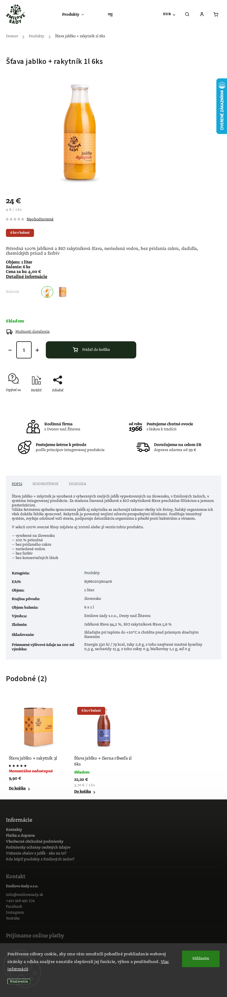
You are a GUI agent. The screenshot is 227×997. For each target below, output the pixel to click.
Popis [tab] (17, 484)
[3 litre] (63, 291)
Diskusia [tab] (78, 484)
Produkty (92, 573)
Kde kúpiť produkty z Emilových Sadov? (40, 859)
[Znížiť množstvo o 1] (10, 350)
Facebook (14, 906)
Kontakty (14, 830)
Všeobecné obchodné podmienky (35, 841)
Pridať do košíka (96, 350)
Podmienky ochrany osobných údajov (38, 847)
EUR (167, 14)
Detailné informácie (26, 276)
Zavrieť (201, 401)
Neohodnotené (40, 219)
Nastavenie (19, 981)
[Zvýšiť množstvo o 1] (37, 350)
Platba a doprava (20, 835)
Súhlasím (200, 958)
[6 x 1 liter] (47, 291)
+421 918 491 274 (20, 901)
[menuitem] (76, 15)
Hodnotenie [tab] (46, 484)
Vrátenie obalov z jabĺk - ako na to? (36, 853)
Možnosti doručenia (32, 331)
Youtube (13, 918)
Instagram (15, 912)
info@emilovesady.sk (24, 895)
